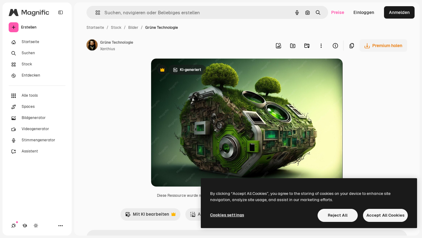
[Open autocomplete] (95, 12)
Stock (116, 27)
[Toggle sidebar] (60, 12)
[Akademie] (25, 226)
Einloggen (363, 12)
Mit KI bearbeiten (147, 215)
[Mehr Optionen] (321, 45)
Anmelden (399, 12)
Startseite (95, 27)
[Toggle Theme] (36, 226)
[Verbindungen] (14, 226)
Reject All (338, 215)
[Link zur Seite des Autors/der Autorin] (92, 45)
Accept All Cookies (385, 215)
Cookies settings (227, 215)
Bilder (133, 27)
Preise (337, 12)
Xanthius (107, 48)
